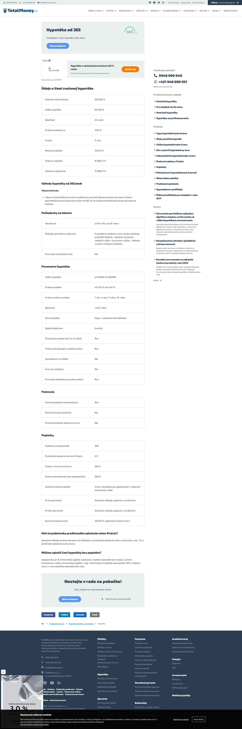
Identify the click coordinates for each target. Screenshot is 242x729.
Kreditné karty (125, 11)
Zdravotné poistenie (144, 656)
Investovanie (189, 11)
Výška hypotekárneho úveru (171, 144)
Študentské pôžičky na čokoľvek (107, 657)
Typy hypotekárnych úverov (171, 133)
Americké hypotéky (167, 112)
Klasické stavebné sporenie (147, 687)
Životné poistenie (143, 651)
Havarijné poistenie (144, 664)
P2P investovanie (180, 688)
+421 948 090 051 (28, 3)
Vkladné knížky (104, 707)
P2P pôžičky (102, 666)
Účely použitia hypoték (169, 139)
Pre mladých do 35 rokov (169, 107)
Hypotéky (110, 11)
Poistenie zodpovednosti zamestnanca (146, 674)
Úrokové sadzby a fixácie (170, 161)
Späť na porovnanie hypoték (118, 599)
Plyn (174, 667)
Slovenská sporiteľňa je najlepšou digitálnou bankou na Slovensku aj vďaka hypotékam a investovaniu (175, 217)
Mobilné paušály (231, 11)
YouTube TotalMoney (51, 683)
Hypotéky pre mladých (107, 691)
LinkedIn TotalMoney (58, 683)
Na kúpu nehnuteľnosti (107, 678)
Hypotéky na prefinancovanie (172, 118)
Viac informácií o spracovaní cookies (34, 724)
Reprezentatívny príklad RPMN (51, 80)
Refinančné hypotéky (107, 687)
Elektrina (176, 663)
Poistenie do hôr (142, 668)
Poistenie (203, 11)
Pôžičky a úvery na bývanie (109, 651)
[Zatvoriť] (3, 672)
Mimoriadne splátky (167, 178)
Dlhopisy (176, 679)
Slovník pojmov (198, 3)
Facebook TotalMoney (44, 683)
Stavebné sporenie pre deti (147, 691)
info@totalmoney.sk (48, 3)
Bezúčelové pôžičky (106, 643)
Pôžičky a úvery (94, 11)
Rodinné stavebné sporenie (147, 695)
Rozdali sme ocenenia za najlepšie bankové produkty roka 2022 (174, 261)
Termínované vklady (106, 703)
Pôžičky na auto (104, 647)
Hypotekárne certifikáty (169, 189)
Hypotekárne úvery (56, 624)
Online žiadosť (58, 45)
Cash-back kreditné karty (183, 647)
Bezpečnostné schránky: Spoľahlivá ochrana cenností (175, 242)
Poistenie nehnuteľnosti (145, 660)
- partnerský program (223, 3)
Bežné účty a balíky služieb (147, 707)
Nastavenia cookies (73, 692)
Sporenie (154, 11)
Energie (215, 11)
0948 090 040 (11, 3)
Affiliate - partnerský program (53, 700)
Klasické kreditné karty (182, 643)
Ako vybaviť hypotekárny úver (173, 150)
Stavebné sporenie (171, 11)
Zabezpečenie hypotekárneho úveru (176, 155)
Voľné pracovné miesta (74, 694)
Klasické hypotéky (166, 101)
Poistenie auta (141, 643)
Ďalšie (156, 280)
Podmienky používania (65, 689)
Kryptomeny (186, 3)
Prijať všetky (198, 719)
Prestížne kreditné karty (183, 651)
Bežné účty (141, 11)
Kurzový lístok (173, 3)
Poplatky (161, 167)
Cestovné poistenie (143, 647)
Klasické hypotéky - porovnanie (81, 624)
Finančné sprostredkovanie (52, 694)
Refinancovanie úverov (107, 662)
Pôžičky (101, 639)
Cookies (60, 692)
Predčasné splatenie (167, 183)
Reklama (51, 689)
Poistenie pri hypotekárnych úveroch (176, 172)
